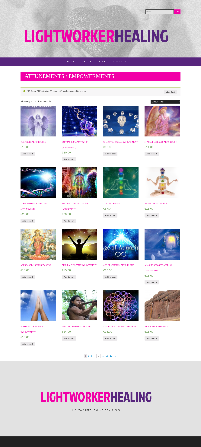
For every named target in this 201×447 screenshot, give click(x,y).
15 (102, 356)
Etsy (102, 61)
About (87, 61)
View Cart (170, 92)
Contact (119, 61)
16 (107, 356)
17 (111, 356)
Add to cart (27, 154)
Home (70, 61)
